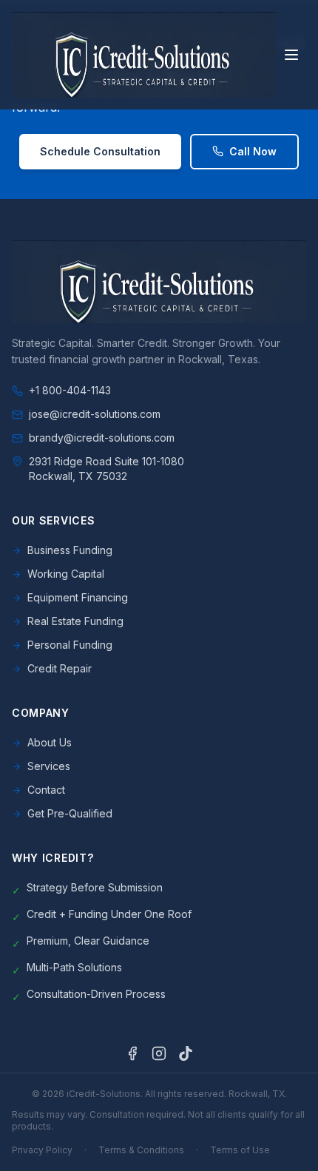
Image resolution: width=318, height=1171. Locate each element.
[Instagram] (159, 1053)
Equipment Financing (77, 597)
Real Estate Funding (75, 621)
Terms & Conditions (141, 1149)
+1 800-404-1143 (70, 390)
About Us (49, 742)
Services (48, 766)
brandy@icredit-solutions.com (102, 437)
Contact (46, 789)
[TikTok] (185, 1053)
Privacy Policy (42, 1149)
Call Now (253, 151)
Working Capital (65, 573)
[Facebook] (132, 1053)
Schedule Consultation (100, 151)
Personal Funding (69, 644)
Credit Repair (59, 668)
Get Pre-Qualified (69, 813)
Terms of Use (240, 1149)
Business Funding (69, 550)
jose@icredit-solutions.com (94, 414)
